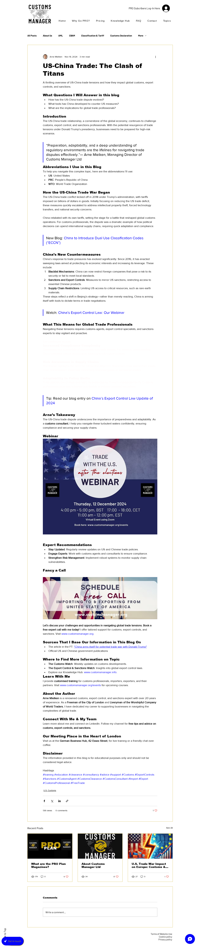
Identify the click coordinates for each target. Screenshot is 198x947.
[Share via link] (67, 800)
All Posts (32, 35)
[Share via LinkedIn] (59, 800)
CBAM (72, 35)
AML (60, 35)
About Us (47, 35)
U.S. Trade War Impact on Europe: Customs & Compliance (149, 865)
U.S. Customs (49, 790)
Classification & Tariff (92, 35)
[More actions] (155, 57)
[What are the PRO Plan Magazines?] (50, 846)
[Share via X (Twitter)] (51, 800)
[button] (167, 20)
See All (169, 828)
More (140, 35)
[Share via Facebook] (44, 800)
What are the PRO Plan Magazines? (48, 865)
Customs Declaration (121, 35)
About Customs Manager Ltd (93, 865)
